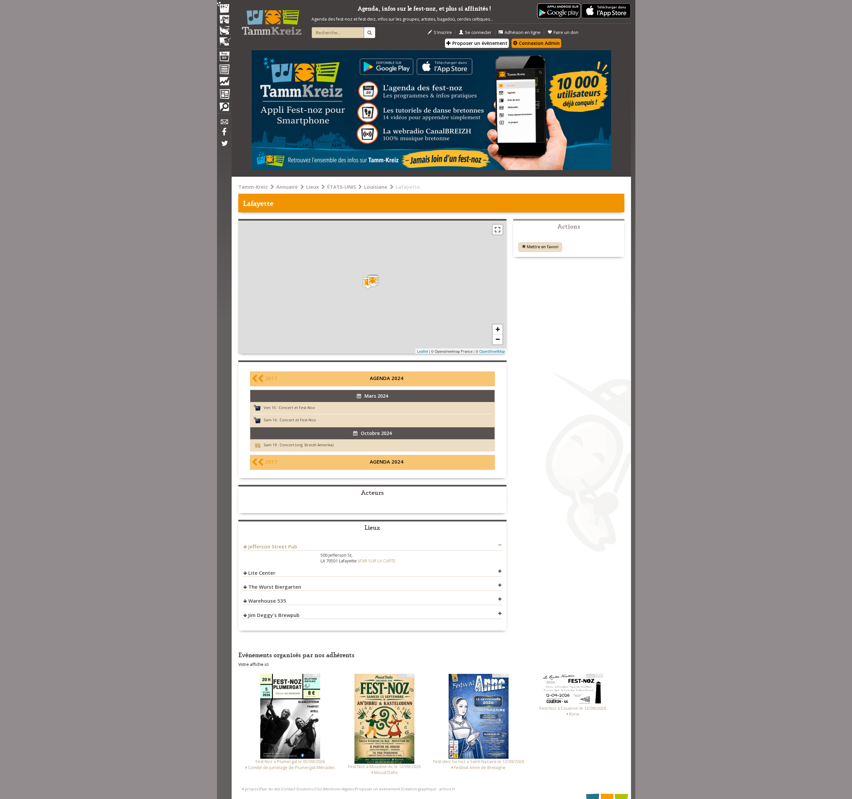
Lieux (312, 186)
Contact (289, 788)
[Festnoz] (224, 8)
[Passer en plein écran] (498, 230)
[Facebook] (224, 134)
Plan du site (270, 788)
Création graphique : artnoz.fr (428, 788)
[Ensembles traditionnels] (224, 39)
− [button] (498, 339)
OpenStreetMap (492, 351)
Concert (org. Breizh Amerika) (306, 444)
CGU (318, 788)
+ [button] (498, 329)
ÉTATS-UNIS (341, 186)
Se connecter (478, 32)
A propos (250, 788)
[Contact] (224, 123)
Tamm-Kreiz (253, 186)
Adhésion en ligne (522, 32)
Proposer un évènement (479, 43)
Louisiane (375, 186)
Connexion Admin (539, 43)
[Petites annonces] (224, 108)
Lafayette (408, 186)
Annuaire (287, 186)
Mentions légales (338, 788)
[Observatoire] (224, 83)
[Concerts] (224, 20)
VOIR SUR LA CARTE (377, 561)
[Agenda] (224, 58)
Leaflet (422, 351)
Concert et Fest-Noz (297, 407)
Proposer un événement (377, 788)
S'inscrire (443, 32)
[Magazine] (224, 95)
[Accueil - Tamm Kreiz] (272, 20)
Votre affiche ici (253, 664)
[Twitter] (224, 146)
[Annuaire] (224, 70)
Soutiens (305, 788)
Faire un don (565, 32)
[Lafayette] (372, 281)
